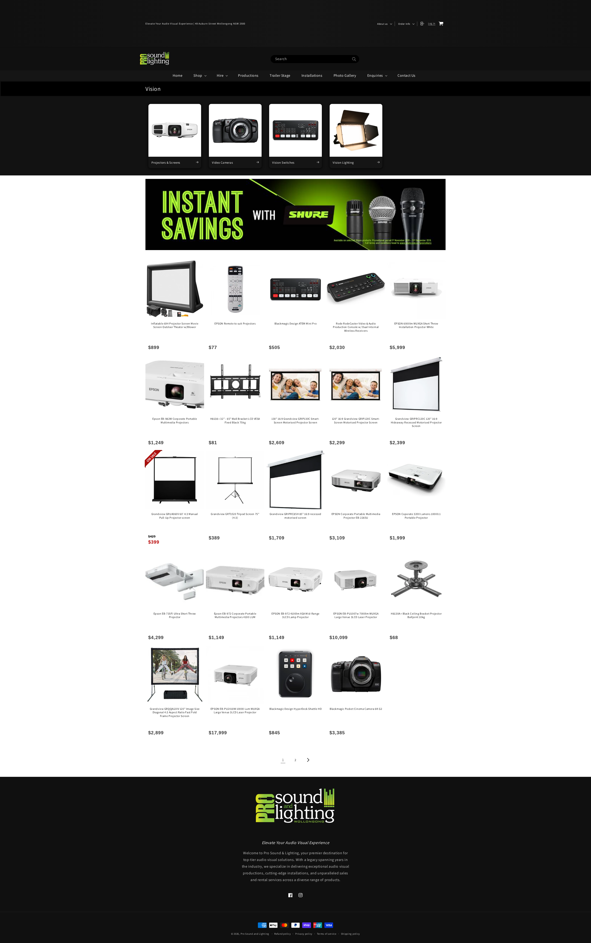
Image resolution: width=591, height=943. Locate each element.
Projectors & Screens (165, 162)
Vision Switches (283, 162)
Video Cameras (222, 162)
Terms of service (326, 933)
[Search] (354, 59)
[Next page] (308, 760)
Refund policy (282, 933)
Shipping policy (350, 933)
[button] (384, 23)
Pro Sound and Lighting (255, 933)
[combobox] (315, 59)
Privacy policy (303, 933)
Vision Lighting (343, 162)
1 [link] (283, 759)
